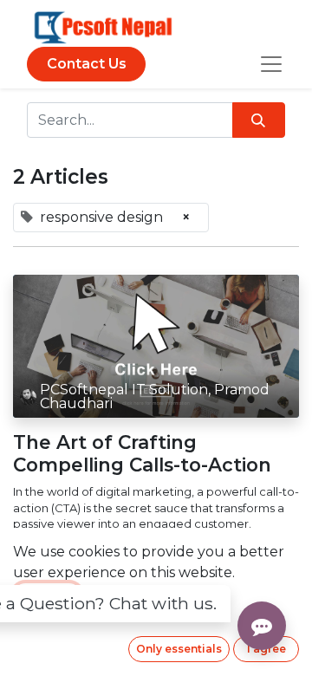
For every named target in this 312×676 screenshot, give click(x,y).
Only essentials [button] (179, 648)
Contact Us (87, 63)
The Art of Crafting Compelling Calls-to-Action (142, 454)
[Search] (258, 119)
